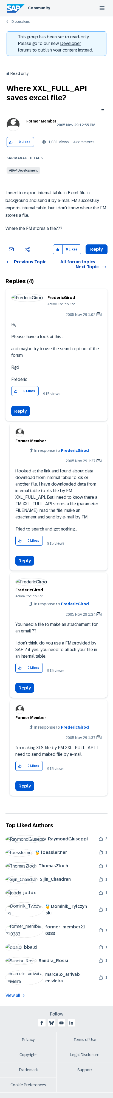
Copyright (28, 1055)
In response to (61, 450)
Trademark (28, 1070)
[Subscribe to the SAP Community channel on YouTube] (61, 1023)
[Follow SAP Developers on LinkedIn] (71, 1023)
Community (39, 8)
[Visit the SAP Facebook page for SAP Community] (41, 1023)
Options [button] (101, 110)
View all (12, 995)
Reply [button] (96, 249)
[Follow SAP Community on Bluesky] (51, 1023)
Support (84, 1070)
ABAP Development (23, 170)
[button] (11, 142)
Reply (20, 411)
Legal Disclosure (85, 1055)
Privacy (28, 1039)
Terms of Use (85, 1039)
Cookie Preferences (28, 1085)
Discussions (21, 22)
